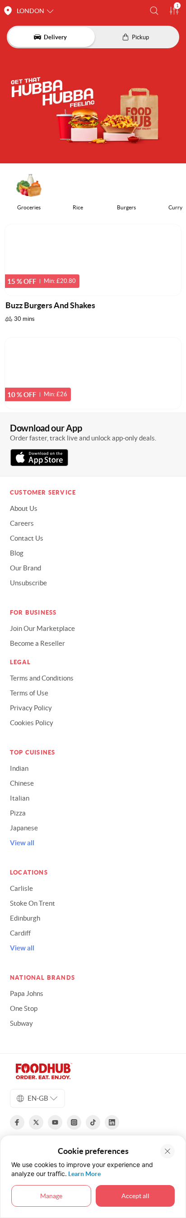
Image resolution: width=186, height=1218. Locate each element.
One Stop (23, 1008)
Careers (22, 523)
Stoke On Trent (32, 903)
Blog (16, 553)
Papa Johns (26, 993)
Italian (19, 798)
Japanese (24, 828)
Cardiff (20, 933)
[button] (154, 10)
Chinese (22, 783)
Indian (19, 768)
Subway (21, 1023)
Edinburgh (25, 918)
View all (22, 843)
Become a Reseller (37, 643)
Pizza (18, 813)
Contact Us (26, 538)
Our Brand (25, 568)
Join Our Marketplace (42, 628)
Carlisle (21, 888)
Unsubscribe (28, 583)
